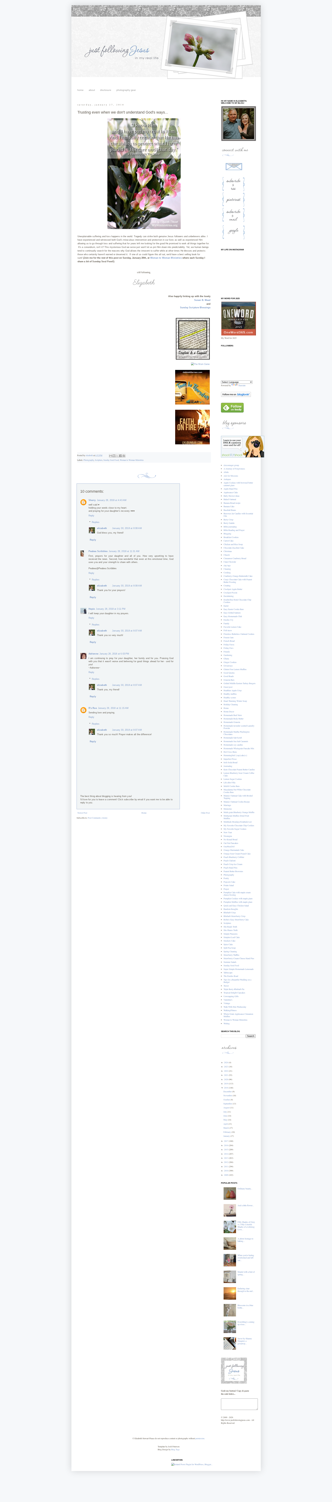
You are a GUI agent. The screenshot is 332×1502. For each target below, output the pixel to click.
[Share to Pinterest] (124, 456)
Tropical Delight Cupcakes (234, 992)
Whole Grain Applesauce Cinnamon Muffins (238, 1015)
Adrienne (93, 653)
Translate (242, 385)
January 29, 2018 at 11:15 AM (113, 708)
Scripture (98, 460)
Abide (226, 472)
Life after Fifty (230, 782)
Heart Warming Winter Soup (235, 701)
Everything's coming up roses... (246, 1323)
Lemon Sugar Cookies (233, 779)
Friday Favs (228, 648)
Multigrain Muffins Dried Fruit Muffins (236, 816)
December (227, 1091)
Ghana (226, 658)
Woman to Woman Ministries (132, 460)
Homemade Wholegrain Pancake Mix (239, 748)
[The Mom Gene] (200, 364)
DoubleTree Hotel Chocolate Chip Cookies (237, 600)
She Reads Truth (230, 926)
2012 (226, 1162)
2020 (226, 1079)
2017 (226, 1141)
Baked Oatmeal (230, 499)
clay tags (227, 565)
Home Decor (229, 711)
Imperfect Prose (230, 758)
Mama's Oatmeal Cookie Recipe (237, 801)
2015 (226, 1149)
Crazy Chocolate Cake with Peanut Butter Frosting (238, 580)
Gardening (228, 655)
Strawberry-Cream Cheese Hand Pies (239, 958)
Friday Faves (229, 644)
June (225, 1115)
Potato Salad (229, 885)
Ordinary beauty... (245, 1188)
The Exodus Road (231, 976)
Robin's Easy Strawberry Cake (236, 919)
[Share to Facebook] (120, 456)
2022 (226, 1070)
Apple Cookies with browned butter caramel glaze (238, 483)
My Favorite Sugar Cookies (235, 828)
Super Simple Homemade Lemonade (238, 969)
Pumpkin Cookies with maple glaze (238, 898)
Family (226, 623)
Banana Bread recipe (232, 502)
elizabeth (102, 528)
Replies (95, 522)
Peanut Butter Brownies (233, 871)
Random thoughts (231, 909)
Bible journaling (230, 526)
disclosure (105, 90)
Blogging (227, 533)
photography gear (126, 90)
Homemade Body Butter (233, 718)
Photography (89, 460)
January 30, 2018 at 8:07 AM (127, 630)
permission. (200, 1438)
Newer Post (82, 812)
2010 (226, 1170)
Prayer (226, 888)
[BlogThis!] (114, 456)
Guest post (228, 686)
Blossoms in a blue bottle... (245, 1306)
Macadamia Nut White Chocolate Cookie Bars (237, 790)
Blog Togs (175, 1449)
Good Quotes (229, 672)
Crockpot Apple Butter (233, 589)
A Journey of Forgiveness (234, 468)
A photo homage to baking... (245, 1239)
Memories (228, 808)
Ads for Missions (231, 475)
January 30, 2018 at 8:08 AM (127, 528)
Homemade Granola (232, 722)
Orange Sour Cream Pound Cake (237, 853)
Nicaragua (228, 836)
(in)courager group (231, 465)
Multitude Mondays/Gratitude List (238, 821)
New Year (228, 832)
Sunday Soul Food (111, 460)
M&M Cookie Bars (232, 786)
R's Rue (93, 708)
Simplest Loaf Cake (232, 937)
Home (143, 812)
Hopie (92, 609)
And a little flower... (246, 1205)
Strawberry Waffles (231, 954)
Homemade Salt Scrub (233, 737)
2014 (226, 1153)
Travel (226, 985)
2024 (226, 1062)
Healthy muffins (230, 693)
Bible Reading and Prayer (234, 530)
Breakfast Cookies (231, 537)
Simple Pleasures (231, 933)
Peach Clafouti (230, 860)
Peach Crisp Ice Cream (233, 864)
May (225, 1119)
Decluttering (229, 596)
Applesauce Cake (231, 492)
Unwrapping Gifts (231, 996)
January (226, 1136)
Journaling (228, 766)
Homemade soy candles (233, 744)
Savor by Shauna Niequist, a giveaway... (245, 1341)
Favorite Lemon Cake (232, 626)
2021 (226, 1075)
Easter (226, 605)
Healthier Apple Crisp (233, 690)
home (80, 90)
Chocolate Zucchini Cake (234, 547)
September (228, 1103)
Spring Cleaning (230, 951)
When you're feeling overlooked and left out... (246, 1258)
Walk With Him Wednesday (235, 1006)
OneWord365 (229, 846)
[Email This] (110, 456)
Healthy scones (230, 697)
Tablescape (228, 972)
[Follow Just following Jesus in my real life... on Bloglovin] (236, 396)
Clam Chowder (230, 561)
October (226, 1099)
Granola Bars (229, 679)
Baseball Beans (230, 510)
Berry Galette (229, 523)
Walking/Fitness (230, 1010)
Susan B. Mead (202, 300)
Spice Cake (228, 944)
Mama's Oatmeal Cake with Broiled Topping (238, 796)
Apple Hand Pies (231, 488)
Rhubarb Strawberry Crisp (234, 916)
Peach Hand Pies (230, 867)
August (226, 1107)
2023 (226, 1066)
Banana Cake (229, 506)
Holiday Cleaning (231, 704)
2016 (226, 1145)
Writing (227, 1023)
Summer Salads (230, 962)
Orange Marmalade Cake (234, 850)
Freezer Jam (228, 637)
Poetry (226, 878)
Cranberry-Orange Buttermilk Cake (238, 576)
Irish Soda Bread (230, 762)
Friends (227, 651)
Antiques (227, 479)
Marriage (227, 805)
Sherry (92, 500)
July (225, 1111)
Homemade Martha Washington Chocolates (237, 733)
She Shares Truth (231, 930)
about (92, 90)
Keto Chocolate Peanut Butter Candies (239, 769)
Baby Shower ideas (231, 495)
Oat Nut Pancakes (231, 843)
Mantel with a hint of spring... (246, 1273)
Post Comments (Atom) (97, 817)
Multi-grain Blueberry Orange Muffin (239, 812)
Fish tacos (228, 630)
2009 (226, 1174)
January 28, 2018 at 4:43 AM (112, 500)
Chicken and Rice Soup (233, 544)
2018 (226, 1087)
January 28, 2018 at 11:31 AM (124, 551)
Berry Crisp (228, 519)
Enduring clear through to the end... (246, 1289)
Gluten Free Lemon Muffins (235, 669)
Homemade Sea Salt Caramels (236, 741)
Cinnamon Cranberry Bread (235, 558)
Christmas (228, 551)
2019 (226, 1083)
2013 (226, 1157)
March (226, 1127)
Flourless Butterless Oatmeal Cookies (239, 634)
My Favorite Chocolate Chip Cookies (239, 825)
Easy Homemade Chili (233, 616)
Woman (154, 258)
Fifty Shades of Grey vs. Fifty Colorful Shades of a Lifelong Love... (246, 1226)
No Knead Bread (230, 839)
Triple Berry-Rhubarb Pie (234, 989)
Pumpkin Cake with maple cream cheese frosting (237, 893)
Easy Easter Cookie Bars (234, 609)
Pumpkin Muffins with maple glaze (238, 901)
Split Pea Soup (230, 947)
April (225, 1123)
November (228, 1095)
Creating (227, 585)
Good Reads (229, 676)
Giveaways (228, 665)
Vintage (227, 1003)
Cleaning (227, 568)
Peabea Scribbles (98, 551)
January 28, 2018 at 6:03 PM (114, 653)
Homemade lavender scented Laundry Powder (239, 726)
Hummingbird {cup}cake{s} (235, 755)
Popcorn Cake (229, 881)
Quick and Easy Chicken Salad (236, 905)
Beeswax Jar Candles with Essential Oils (238, 514)
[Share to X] (117, 456)
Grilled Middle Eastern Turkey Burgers (240, 683)
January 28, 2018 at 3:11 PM (110, 609)
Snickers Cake (229, 940)
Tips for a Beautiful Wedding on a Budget (237, 980)
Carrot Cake (228, 540)
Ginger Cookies (230, 662)
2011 (226, 1166)
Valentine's (228, 999)
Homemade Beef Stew (233, 715)
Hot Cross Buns (230, 751)
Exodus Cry (228, 619)
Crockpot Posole (230, 592)
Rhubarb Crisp (230, 912)
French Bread (229, 640)
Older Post (205, 812)
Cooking (227, 572)
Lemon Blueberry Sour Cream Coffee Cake (239, 774)
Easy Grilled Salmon (232, 612)
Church (227, 554)
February (227, 1132)
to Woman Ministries (170, 258)
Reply (91, 515)
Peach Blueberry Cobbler (234, 857)
